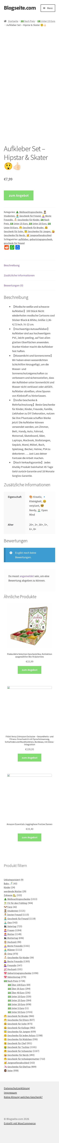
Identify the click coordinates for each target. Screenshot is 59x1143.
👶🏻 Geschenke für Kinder (26, 219)
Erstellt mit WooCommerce (20, 1123)
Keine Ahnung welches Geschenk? (23, 1097)
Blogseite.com (20, 7)
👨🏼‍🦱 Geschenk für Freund (28, 215)
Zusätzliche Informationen (19, 275)
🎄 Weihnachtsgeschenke (29, 212)
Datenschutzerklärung (17, 1088)
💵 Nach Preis (28, 21)
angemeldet (27, 576)
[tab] (29, 265)
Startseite (13, 21)
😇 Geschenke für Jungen (37, 231)
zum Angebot (19, 195)
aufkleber (23, 239)
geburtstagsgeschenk (41, 239)
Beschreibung (12, 265)
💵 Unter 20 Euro (38, 223)
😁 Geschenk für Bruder (31, 227)
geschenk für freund (14, 243)
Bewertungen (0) (13, 285)
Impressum (10, 1092)
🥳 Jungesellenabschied (38, 235)
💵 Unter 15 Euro (46, 21)
